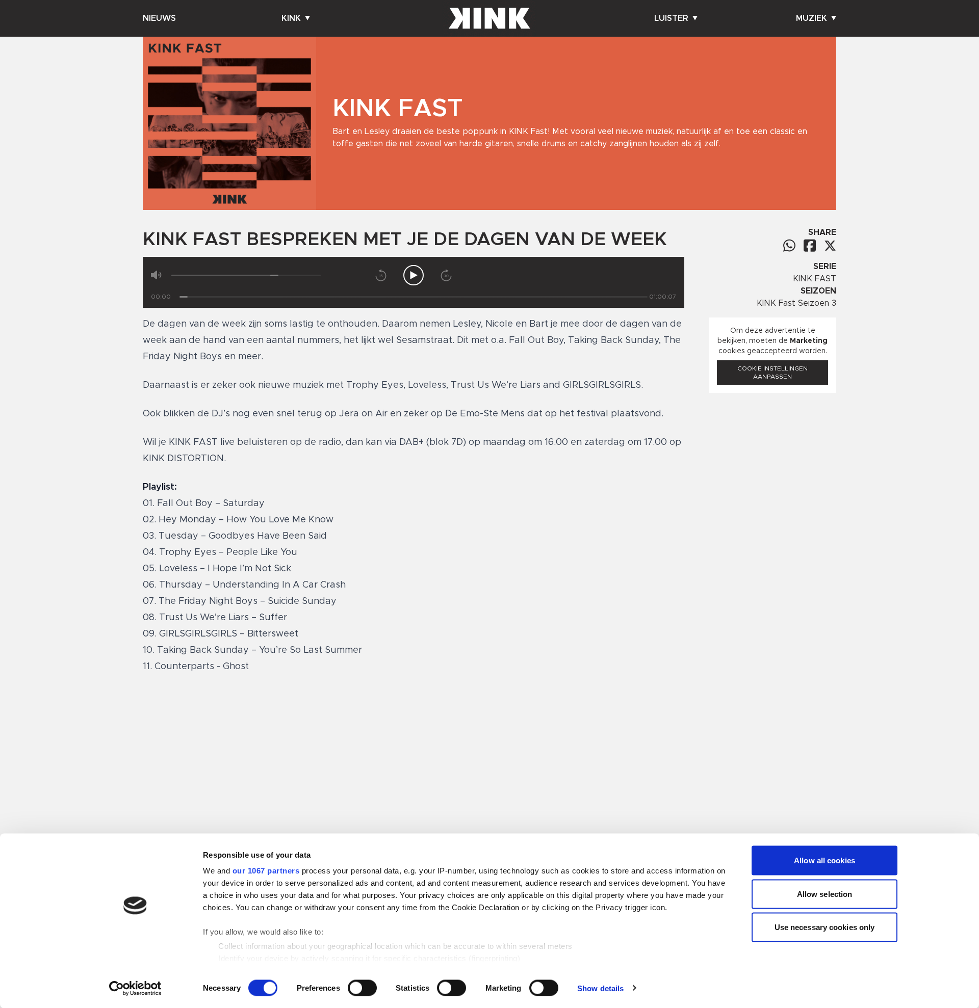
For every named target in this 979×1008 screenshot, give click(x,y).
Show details (600, 988)
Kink (291, 18)
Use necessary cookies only (825, 927)
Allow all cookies (824, 860)
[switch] (362, 987)
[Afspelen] (413, 275)
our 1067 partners (266, 870)
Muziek (811, 18)
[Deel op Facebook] (810, 245)
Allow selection (825, 893)
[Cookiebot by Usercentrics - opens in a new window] (135, 988)
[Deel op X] (830, 246)
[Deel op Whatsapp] (789, 245)
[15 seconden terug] (381, 275)
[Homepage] (489, 18)
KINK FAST (814, 279)
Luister (671, 18)
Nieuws (159, 18)
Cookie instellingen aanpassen (772, 372)
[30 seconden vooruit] (446, 275)
